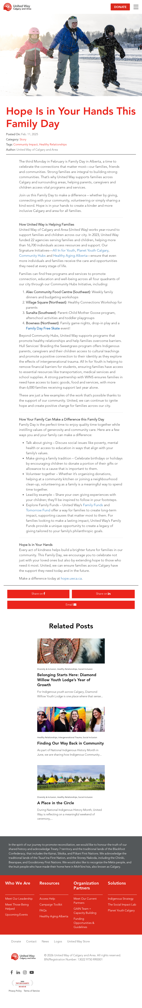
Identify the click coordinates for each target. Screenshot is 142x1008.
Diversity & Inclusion (46, 669)
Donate (120, 7)
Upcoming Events (16, 914)
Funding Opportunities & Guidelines (84, 923)
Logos (58, 941)
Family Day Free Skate (43, 328)
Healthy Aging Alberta (70, 255)
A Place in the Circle (55, 803)
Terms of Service (32, 990)
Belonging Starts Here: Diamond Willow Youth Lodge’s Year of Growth (66, 680)
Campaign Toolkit (50, 904)
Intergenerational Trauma (70, 737)
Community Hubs (32, 255)
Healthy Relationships (53, 144)
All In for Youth (64, 250)
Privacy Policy (15, 990)
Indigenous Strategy (121, 898)
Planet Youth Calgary (92, 250)
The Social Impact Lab (122, 904)
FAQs (43, 910)
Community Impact (25, 144)
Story (23, 139)
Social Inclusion (85, 669)
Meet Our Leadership (19, 898)
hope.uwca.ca (71, 578)
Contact (31, 941)
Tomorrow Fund (38, 510)
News (45, 941)
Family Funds (93, 505)
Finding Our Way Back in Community (70, 743)
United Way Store (78, 941)
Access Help (47, 898)
